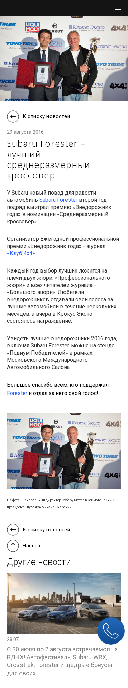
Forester (17, 393)
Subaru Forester (58, 200)
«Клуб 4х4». (21, 253)
